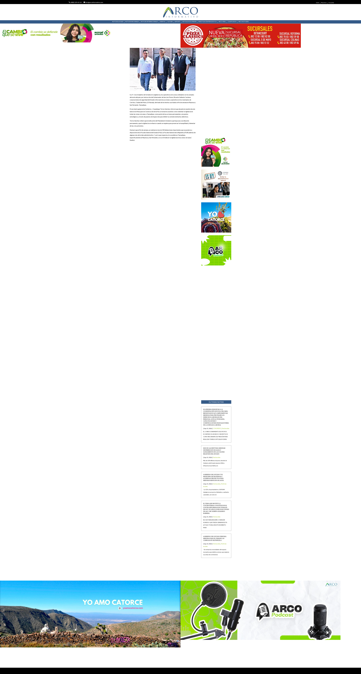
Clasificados (232, 21)
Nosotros (324, 2)
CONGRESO (217, 428)
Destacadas (225, 428)
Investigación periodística (207, 21)
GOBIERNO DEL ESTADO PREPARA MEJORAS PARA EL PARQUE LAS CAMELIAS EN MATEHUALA (214, 538)
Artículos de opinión (189, 21)
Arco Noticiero (243, 21)
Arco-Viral (222, 21)
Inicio (317, 2)
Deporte (177, 21)
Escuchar (331, 2)
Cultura (170, 21)
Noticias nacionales (132, 21)
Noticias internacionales (149, 21)
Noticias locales (117, 21)
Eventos (162, 21)
